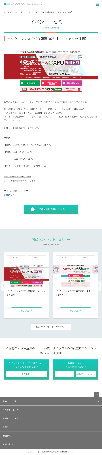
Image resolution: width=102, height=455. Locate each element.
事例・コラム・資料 (12, 418)
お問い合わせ (9, 444)
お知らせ (7, 427)
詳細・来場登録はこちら (52, 209)
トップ (6, 12)
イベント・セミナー (20, 12)
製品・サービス (10, 401)
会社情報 (7, 435)
